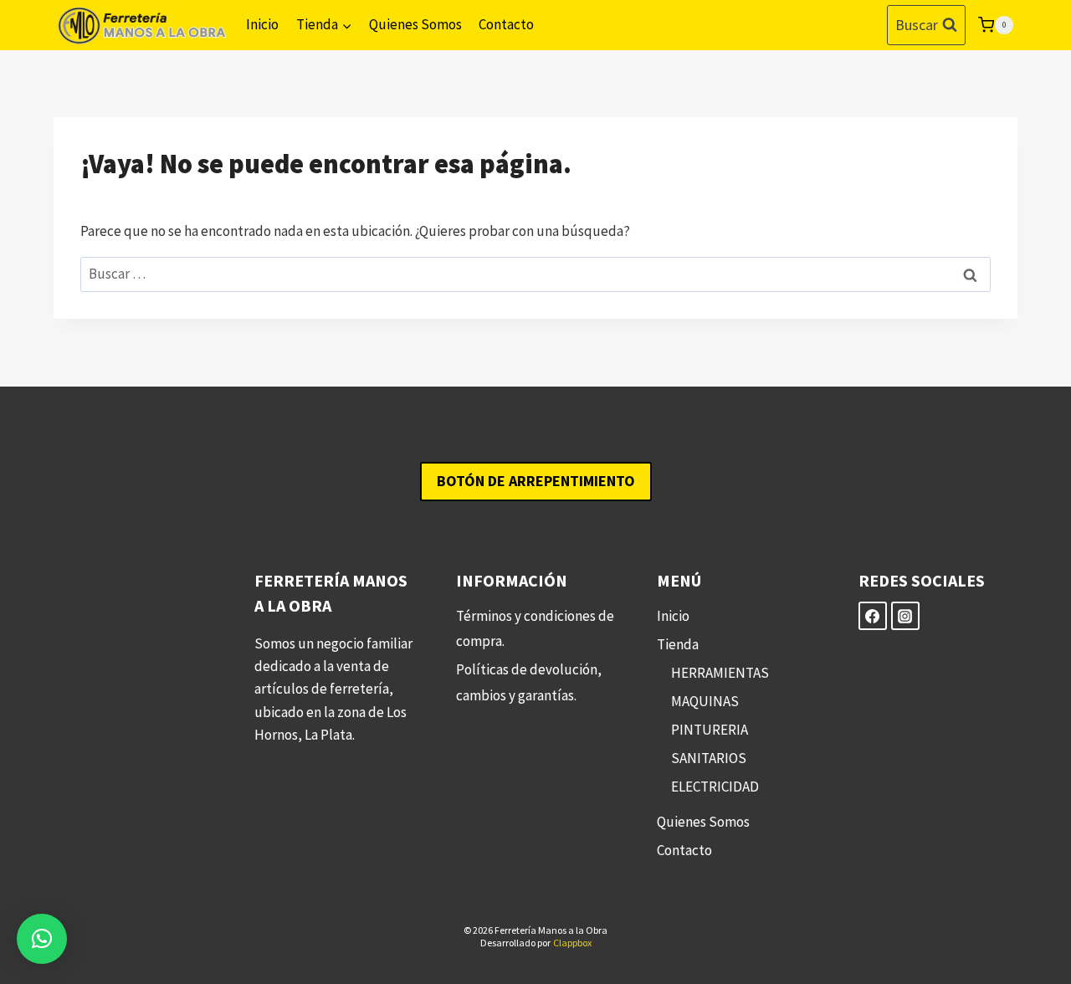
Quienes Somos (415, 24)
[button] (42, 939)
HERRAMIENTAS (720, 673)
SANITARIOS (708, 758)
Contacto (506, 24)
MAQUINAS (705, 701)
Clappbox (572, 942)
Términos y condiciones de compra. (535, 629)
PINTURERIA (709, 729)
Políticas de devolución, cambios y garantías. (529, 682)
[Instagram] (905, 616)
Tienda (678, 644)
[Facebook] (872, 616)
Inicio (262, 24)
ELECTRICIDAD (715, 786)
